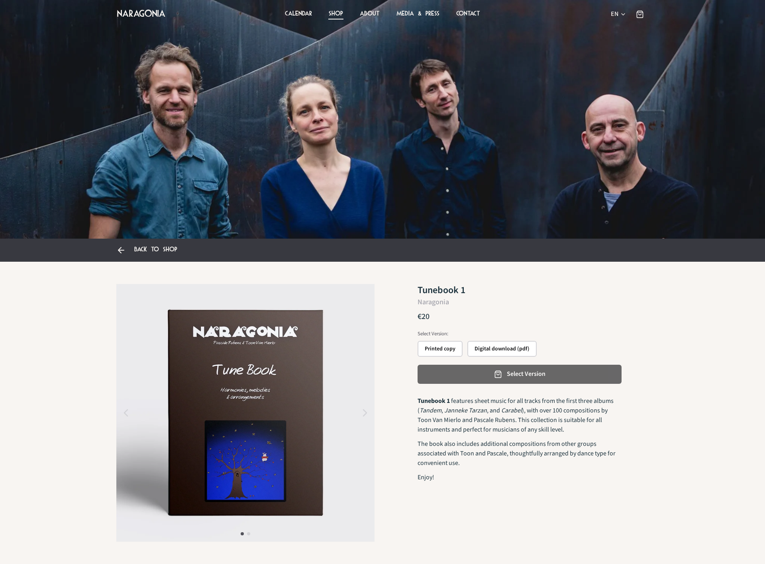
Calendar (298, 14)
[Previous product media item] (125, 413)
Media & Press (418, 14)
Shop (335, 14)
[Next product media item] (365, 413)
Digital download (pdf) (502, 348)
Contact (468, 14)
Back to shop (156, 250)
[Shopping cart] (640, 14)
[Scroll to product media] (242, 533)
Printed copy (440, 348)
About (369, 14)
